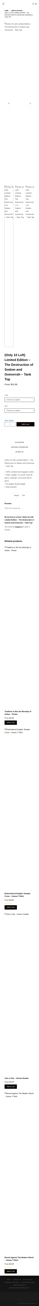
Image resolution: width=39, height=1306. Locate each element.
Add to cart (25, 424)
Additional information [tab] (19, 447)
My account (27, 1279)
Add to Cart (11, 722)
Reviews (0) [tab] (19, 452)
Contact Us (17, 1279)
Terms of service (19, 1285)
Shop (9, 1279)
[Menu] (3, 4)
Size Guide (9, 421)
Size (6, 406)
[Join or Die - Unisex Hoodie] (20, 993)
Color (6, 395)
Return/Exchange (28, 1282)
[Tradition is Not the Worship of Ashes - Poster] (20, 626)
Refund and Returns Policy (19, 1288)
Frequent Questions (11, 1282)
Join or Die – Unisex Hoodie (16, 1078)
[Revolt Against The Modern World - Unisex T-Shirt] (20, 1172)
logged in (18, 527)
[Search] (33, 4)
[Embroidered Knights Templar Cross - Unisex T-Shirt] (20, 809)
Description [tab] (19, 442)
